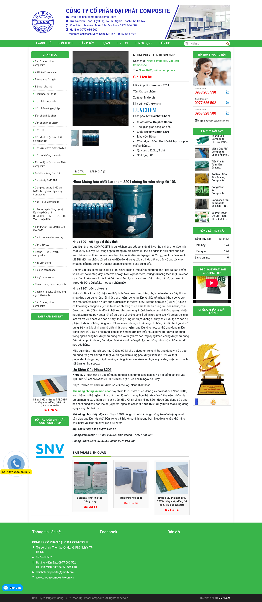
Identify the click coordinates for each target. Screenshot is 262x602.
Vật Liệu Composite (46, 72)
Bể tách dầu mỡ (43, 86)
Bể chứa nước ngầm (46, 79)
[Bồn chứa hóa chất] (131, 478)
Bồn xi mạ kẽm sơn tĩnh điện (50, 148)
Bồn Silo (39, 130)
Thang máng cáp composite (50, 284)
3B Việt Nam (222, 598)
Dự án (105, 43)
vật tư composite (164, 70)
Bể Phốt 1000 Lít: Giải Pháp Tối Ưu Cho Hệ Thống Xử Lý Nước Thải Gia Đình (220, 183)
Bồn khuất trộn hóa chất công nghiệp (47, 139)
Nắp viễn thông (43, 262)
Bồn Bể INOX (42, 244)
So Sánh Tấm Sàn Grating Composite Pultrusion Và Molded (219, 142)
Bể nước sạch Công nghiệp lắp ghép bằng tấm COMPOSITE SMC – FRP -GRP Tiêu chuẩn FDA (49, 214)
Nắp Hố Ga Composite (47, 201)
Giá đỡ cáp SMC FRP (46, 180)
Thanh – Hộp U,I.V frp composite (46, 253)
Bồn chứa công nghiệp (47, 108)
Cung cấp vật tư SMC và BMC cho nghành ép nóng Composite (47, 191)
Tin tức (122, 43)
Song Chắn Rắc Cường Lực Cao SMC (49, 228)
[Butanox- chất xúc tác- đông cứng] (90, 478)
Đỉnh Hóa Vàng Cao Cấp (48, 173)
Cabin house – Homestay (49, 237)
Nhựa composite (157, 61)
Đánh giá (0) (98, 171)
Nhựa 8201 (146, 70)
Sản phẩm (87, 43)
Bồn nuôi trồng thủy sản (48, 155)
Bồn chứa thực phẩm (46, 122)
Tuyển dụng (143, 43)
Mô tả (79, 171)
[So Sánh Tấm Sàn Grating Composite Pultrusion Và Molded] (202, 140)
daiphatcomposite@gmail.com (213, 121)
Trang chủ (43, 43)
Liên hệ (165, 43)
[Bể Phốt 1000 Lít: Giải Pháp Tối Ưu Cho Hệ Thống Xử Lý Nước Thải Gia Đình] (202, 179)
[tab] (79, 172)
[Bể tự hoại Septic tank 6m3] (50, 387)
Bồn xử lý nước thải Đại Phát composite (49, 164)
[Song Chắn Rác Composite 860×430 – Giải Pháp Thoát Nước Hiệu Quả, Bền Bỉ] (202, 153)
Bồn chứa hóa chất (131, 497)
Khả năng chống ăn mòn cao (91, 391)
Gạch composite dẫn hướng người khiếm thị (49, 293)
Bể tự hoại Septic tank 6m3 (50, 400)
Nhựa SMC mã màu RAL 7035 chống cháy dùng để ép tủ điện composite (172, 501)
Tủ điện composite (45, 269)
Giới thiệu (65, 43)
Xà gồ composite (44, 277)
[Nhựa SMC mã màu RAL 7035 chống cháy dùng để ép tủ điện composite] (172, 478)
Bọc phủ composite (45, 101)
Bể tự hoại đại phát (45, 93)
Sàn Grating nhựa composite (44, 63)
